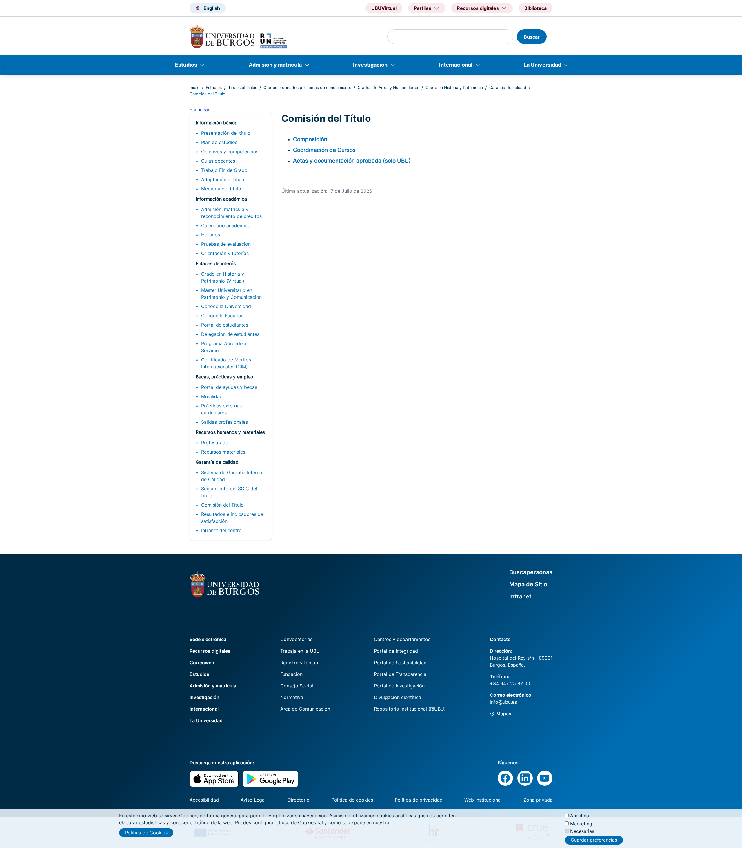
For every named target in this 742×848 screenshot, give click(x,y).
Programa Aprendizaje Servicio (225, 347)
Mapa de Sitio (528, 584)
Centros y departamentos (402, 639)
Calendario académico (225, 225)
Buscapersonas (530, 572)
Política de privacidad (419, 800)
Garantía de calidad (507, 87)
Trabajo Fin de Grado (224, 170)
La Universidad (542, 65)
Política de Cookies (146, 833)
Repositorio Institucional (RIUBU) (410, 709)
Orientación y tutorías (225, 253)
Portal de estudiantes (224, 325)
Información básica (216, 122)
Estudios (186, 65)
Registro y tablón (299, 662)
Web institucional (483, 800)
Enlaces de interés (216, 263)
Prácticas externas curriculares (221, 409)
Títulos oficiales (242, 87)
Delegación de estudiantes (230, 334)
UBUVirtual (384, 8)
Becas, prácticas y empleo (224, 377)
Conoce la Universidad (226, 306)
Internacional (455, 65)
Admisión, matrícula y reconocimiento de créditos (231, 212)
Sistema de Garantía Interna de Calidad (231, 476)
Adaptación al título (222, 179)
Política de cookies (352, 800)
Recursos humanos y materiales (230, 432)
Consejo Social (296, 686)
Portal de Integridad (396, 651)
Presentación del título (225, 133)
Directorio (299, 800)
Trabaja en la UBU (300, 651)
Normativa (291, 697)
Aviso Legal (253, 800)
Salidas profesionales (224, 422)
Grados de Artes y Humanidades (388, 87)
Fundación (291, 674)
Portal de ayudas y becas (229, 387)
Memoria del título (221, 189)
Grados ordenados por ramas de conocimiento (307, 87)
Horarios (210, 235)
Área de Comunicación (305, 709)
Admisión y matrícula (275, 65)
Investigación (370, 65)
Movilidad (212, 396)
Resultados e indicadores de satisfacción (232, 517)
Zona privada (537, 800)
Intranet (520, 596)
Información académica (221, 199)
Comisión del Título (222, 505)
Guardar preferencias (594, 840)
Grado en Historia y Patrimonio (454, 87)
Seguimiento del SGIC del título (229, 492)
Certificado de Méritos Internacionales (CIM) (226, 363)
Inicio (194, 87)
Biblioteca (535, 8)
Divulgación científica (397, 697)
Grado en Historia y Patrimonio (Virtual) (222, 277)
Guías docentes (218, 161)
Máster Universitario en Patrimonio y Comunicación (231, 293)
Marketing (581, 823)
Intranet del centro (221, 530)
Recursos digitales (210, 651)
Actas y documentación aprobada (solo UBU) (352, 160)
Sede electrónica (208, 639)
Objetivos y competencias (229, 151)
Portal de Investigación (399, 686)
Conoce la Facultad (222, 316)
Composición (310, 139)
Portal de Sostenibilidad (400, 662)
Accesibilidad (204, 800)
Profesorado (214, 442)
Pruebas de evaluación (226, 244)
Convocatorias (296, 639)
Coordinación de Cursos (324, 149)
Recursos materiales (223, 452)
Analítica (579, 815)
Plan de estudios (219, 142)
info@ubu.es (503, 702)
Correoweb (202, 662)
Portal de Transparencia (400, 674)
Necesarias (582, 831)
